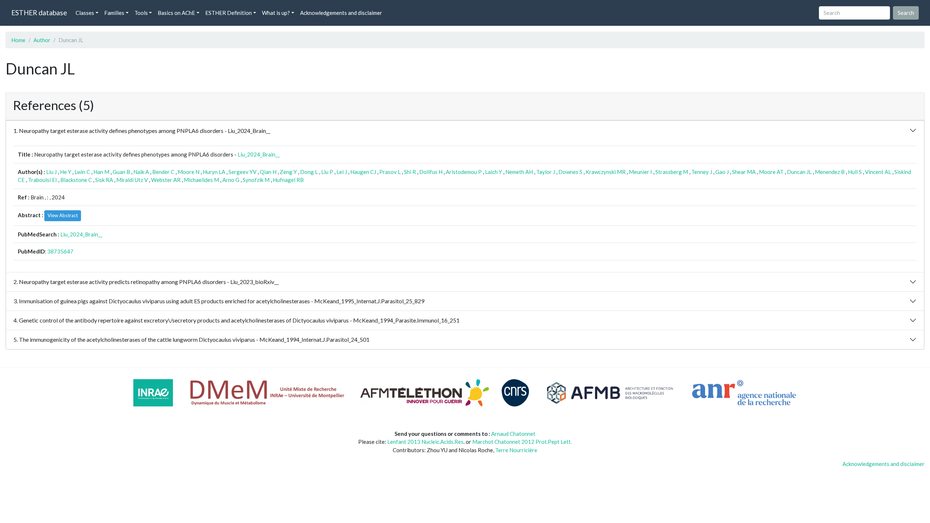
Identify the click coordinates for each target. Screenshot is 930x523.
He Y (65, 172)
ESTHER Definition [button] (228, 12)
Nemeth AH (519, 172)
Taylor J (545, 172)
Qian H (268, 172)
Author (41, 40)
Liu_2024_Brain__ (259, 154)
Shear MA (744, 172)
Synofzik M (256, 180)
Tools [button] (141, 12)
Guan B (121, 172)
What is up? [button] (276, 12)
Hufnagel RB (288, 180)
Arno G (230, 180)
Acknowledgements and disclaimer (341, 12)
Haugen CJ (363, 172)
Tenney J (701, 172)
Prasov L (390, 172)
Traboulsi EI (42, 180)
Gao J (722, 172)
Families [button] (114, 12)
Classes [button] (85, 12)
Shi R (410, 172)
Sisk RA (104, 180)
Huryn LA (214, 172)
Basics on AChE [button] (176, 12)
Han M (101, 172)
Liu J (51, 172)
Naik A (141, 172)
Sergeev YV (242, 172)
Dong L (309, 172)
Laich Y (493, 172)
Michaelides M (201, 180)
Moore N (188, 172)
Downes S (570, 172)
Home (18, 40)
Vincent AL (878, 172)
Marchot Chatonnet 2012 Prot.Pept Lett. (522, 441)
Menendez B (830, 172)
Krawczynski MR (606, 172)
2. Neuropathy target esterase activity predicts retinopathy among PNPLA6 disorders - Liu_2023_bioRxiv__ (146, 281)
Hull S (855, 172)
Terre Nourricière (516, 450)
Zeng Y (288, 172)
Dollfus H (430, 172)
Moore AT (771, 172)
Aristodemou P (464, 172)
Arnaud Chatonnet (513, 433)
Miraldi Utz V (132, 180)
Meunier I (640, 172)
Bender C (163, 172)
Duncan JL (799, 172)
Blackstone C (76, 180)
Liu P (327, 172)
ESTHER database (39, 12)
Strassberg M (671, 172)
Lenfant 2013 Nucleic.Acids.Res (425, 441)
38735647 (60, 251)
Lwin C (82, 172)
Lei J (341, 172)
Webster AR (166, 180)
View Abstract (63, 215)
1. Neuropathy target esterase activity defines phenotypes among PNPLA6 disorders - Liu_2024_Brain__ (141, 130)
